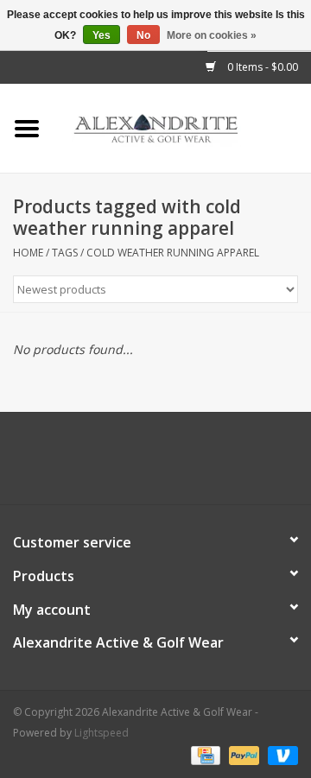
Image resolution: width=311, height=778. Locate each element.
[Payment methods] (204, 754)
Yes (101, 35)
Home (28, 252)
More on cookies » (212, 35)
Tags (65, 252)
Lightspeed (101, 732)
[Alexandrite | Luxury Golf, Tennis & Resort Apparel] (182, 127)
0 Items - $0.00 (261, 67)
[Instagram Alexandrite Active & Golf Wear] (202, 464)
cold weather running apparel (172, 252)
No (143, 35)
